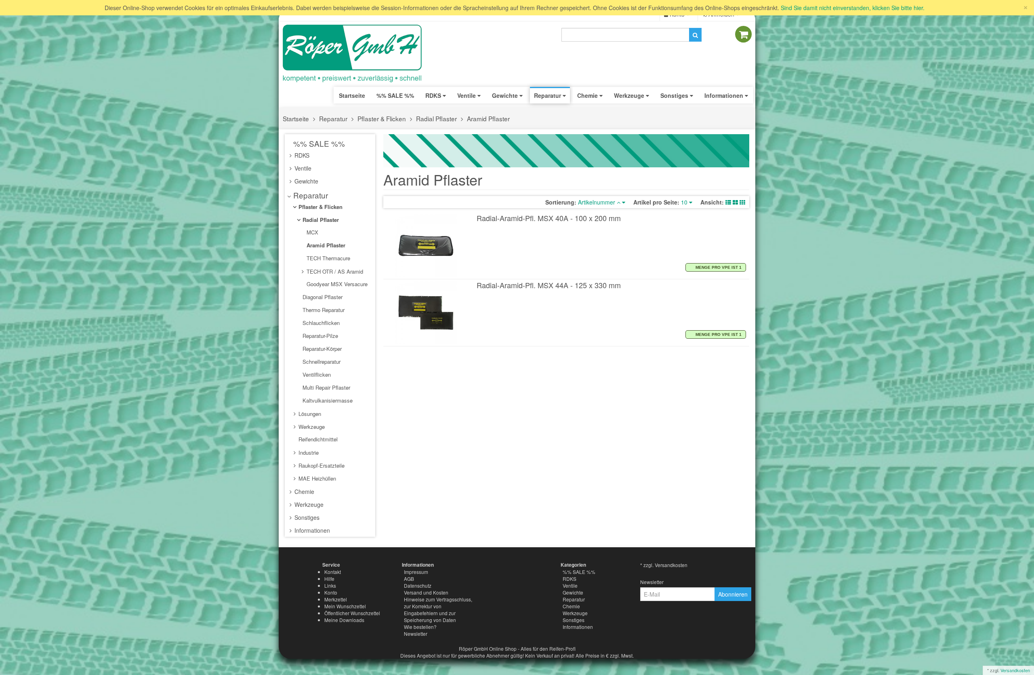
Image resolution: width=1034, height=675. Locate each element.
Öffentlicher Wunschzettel (352, 613)
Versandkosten (1015, 670)
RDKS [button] (434, 95)
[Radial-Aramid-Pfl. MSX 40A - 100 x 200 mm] (426, 245)
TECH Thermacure (327, 258)
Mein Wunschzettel (345, 606)
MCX (311, 232)
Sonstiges (306, 517)
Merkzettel (335, 599)
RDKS (301, 155)
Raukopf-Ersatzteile (321, 465)
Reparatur (333, 118)
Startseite (352, 95)
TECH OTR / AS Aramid (334, 271)
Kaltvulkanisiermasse (327, 400)
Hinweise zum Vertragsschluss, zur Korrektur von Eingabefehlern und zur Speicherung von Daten (438, 609)
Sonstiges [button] (675, 95)
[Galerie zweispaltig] (735, 202)
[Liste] (728, 202)
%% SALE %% (318, 143)
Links (330, 585)
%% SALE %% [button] (395, 95)
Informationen (311, 530)
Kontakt (332, 571)
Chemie (303, 491)
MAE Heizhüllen (316, 478)
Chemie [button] (588, 95)
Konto (330, 592)
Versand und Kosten (426, 592)
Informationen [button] (724, 95)
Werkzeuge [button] (630, 95)
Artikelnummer (597, 202)
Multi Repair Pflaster (325, 387)
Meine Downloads (344, 619)
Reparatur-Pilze (319, 336)
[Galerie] (742, 202)
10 (685, 202)
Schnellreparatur (320, 361)
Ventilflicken (316, 374)
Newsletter (415, 633)
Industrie (308, 452)
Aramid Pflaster (488, 118)
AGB (409, 578)
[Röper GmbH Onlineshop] (357, 54)
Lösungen (309, 414)
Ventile (302, 168)
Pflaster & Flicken (381, 118)
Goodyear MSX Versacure (336, 284)
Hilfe (329, 578)
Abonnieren (733, 594)
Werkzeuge (311, 426)
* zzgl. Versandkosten (663, 564)
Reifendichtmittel (317, 439)
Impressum (416, 571)
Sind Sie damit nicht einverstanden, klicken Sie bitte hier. (853, 8)
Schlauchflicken (320, 323)
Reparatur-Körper (321, 348)
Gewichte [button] (505, 95)
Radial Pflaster (436, 118)
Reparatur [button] (548, 95)
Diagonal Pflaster (322, 297)
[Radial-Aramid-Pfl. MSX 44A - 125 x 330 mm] (426, 312)
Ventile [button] (467, 95)
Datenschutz (417, 585)
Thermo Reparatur (323, 310)
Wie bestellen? (420, 626)
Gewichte (305, 181)
